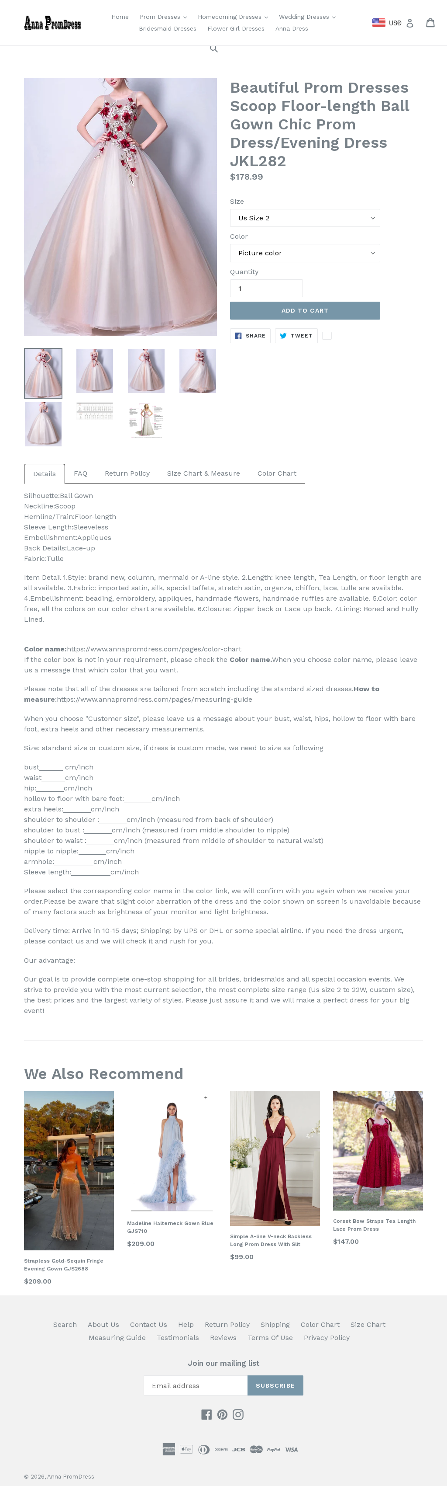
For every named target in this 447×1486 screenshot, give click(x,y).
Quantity (244, 272)
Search (65, 1324)
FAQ (80, 473)
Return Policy (127, 473)
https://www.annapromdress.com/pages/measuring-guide (154, 699)
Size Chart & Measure (203, 473)
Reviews (223, 1337)
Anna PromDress (70, 1476)
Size (237, 201)
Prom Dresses (165, 16)
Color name (250, 659)
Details (44, 474)
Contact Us (148, 1324)
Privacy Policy (327, 1337)
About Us (103, 1324)
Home (120, 16)
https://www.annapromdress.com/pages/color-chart (154, 649)
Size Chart (368, 1324)
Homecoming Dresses (235, 16)
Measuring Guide (117, 1337)
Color (239, 236)
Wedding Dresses (309, 16)
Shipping (275, 1324)
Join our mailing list (224, 1363)
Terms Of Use (270, 1337)
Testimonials (178, 1337)
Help (186, 1324)
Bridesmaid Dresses (167, 28)
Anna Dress (291, 28)
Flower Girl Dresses (236, 28)
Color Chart (277, 473)
